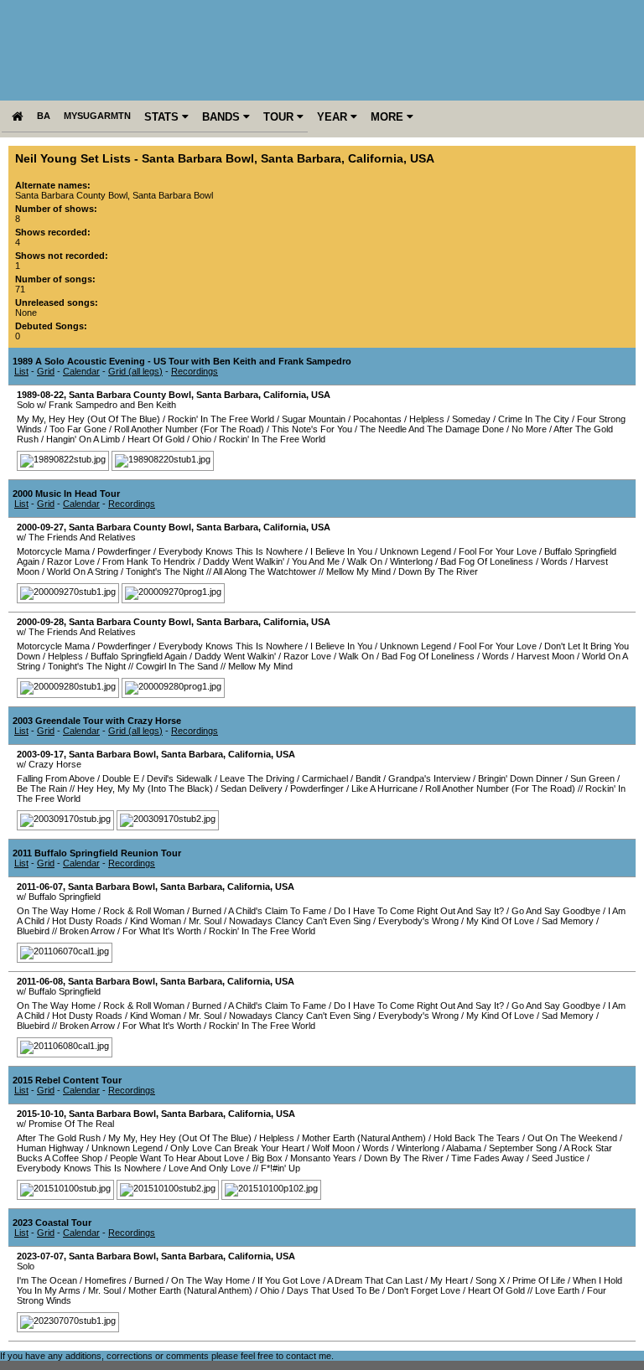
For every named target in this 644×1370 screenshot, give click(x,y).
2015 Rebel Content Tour (67, 1080)
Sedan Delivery (252, 788)
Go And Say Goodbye (556, 911)
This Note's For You (312, 429)
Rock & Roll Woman (143, 911)
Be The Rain (42, 788)
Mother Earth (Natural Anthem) (364, 1138)
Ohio (201, 439)
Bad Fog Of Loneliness (486, 561)
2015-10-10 (40, 1114)
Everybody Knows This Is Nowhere (230, 551)
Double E (120, 778)
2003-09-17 (40, 754)
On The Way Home (56, 911)
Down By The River (438, 571)
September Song (523, 1148)
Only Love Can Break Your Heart (237, 1148)
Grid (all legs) (135, 371)
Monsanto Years (323, 1158)
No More (529, 429)
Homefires (106, 1280)
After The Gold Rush (59, 1138)
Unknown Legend (415, 551)
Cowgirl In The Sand (177, 666)
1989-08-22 (40, 395)
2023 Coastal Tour (52, 1222)
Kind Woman (155, 921)
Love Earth (557, 1290)
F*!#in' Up (280, 1168)
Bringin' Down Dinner (520, 778)
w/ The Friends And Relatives (76, 537)
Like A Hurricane (384, 788)
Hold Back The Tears (477, 1138)
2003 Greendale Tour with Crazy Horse (97, 721)
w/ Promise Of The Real (65, 1124)
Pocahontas (377, 419)
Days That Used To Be (333, 1290)
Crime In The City (533, 419)
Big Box (267, 1158)
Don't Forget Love (423, 1290)
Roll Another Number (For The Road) (189, 429)
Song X (490, 1280)
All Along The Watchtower (264, 571)
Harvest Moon (545, 656)
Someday (471, 419)
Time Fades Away (487, 1158)
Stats (163, 117)
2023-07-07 (40, 1256)
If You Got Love (288, 1280)
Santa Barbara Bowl (198, 159)
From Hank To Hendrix (148, 561)
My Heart (449, 1280)
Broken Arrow (87, 931)
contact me (308, 1356)
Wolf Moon (333, 1148)
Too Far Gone (77, 429)
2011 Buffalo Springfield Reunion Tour (97, 853)
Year (334, 117)
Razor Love (71, 561)
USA (422, 159)
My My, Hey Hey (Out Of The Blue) (88, 419)
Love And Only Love (210, 1168)
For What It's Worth (161, 931)
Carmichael (325, 778)
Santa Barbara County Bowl (130, 395)
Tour (280, 117)
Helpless (426, 419)
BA (43, 116)
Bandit (368, 778)
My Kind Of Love (500, 921)
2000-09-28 (40, 622)
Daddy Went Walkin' (243, 561)
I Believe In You (341, 551)
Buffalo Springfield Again (139, 656)
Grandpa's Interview (429, 778)
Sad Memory (568, 921)
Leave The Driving (257, 778)
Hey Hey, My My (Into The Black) (145, 788)
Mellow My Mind (358, 571)
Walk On (364, 561)
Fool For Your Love (498, 551)
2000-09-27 (40, 527)
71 (20, 289)
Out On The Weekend (572, 1138)
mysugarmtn (97, 116)
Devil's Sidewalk (179, 778)
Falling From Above (56, 778)
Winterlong (411, 561)
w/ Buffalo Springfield (59, 897)
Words (554, 561)
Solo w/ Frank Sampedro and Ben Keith (96, 405)
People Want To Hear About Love (177, 1158)
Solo (25, 1266)
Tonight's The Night (165, 571)
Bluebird (33, 931)
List (21, 371)
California (375, 159)
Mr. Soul (205, 921)
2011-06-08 (40, 981)
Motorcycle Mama (53, 551)
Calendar (81, 371)
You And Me (316, 561)
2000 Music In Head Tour (66, 494)
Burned (206, 911)
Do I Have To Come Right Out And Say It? (419, 911)
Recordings (194, 371)
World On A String (82, 571)
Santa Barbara (301, 159)
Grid (46, 371)
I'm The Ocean (47, 1280)
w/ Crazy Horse (49, 764)
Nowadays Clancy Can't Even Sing (300, 921)
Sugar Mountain (313, 419)
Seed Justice (558, 1158)
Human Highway (50, 1148)
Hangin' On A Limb (83, 439)
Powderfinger (124, 551)
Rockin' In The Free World (221, 419)
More (389, 117)
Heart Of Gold (155, 439)
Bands (222, 117)
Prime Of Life (538, 1280)
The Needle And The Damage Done (432, 429)
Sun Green (592, 778)
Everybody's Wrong (418, 921)
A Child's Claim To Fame (277, 911)
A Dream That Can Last (375, 1280)
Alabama (463, 1148)
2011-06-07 (40, 886)
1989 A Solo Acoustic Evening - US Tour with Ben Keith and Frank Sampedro (182, 361)
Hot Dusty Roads (87, 921)
